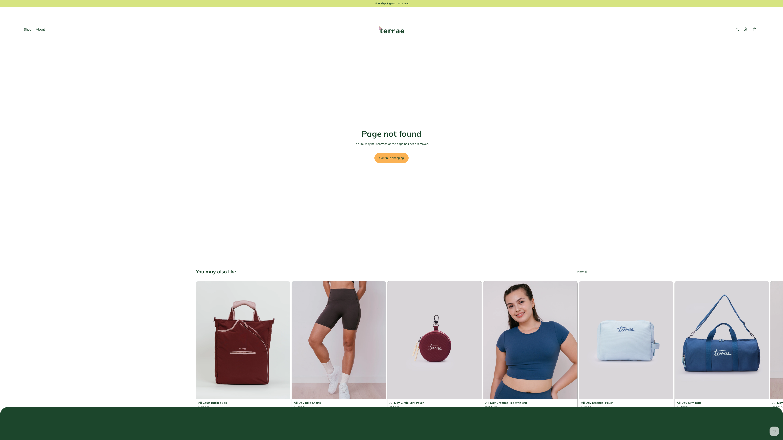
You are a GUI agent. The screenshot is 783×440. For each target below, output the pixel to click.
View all (582, 272)
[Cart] (754, 29)
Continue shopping (391, 158)
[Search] (737, 29)
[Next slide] (582, 349)
